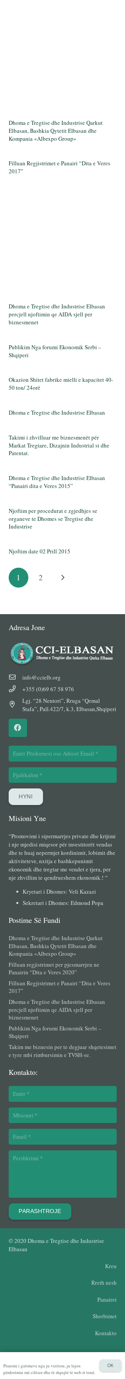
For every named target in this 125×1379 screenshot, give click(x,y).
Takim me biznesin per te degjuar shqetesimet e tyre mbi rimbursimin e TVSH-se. (62, 1051)
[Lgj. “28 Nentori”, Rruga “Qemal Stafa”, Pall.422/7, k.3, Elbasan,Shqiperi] (16, 704)
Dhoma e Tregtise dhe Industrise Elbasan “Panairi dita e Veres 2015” (57, 482)
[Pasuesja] (63, 578)
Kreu (111, 1266)
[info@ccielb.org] (16, 677)
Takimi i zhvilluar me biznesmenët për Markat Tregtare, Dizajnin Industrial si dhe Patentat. (59, 445)
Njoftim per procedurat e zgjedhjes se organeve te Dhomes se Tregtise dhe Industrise (53, 518)
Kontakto (106, 1333)
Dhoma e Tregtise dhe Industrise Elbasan (57, 412)
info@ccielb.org (41, 677)
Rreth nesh (104, 1282)
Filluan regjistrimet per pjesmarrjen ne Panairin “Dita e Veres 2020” (54, 968)
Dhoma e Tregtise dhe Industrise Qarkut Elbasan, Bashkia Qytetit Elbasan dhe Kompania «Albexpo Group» (56, 130)
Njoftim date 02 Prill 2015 (39, 551)
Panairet (107, 1299)
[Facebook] (18, 728)
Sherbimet (105, 1316)
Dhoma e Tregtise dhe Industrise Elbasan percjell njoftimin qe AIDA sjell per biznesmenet (57, 314)
